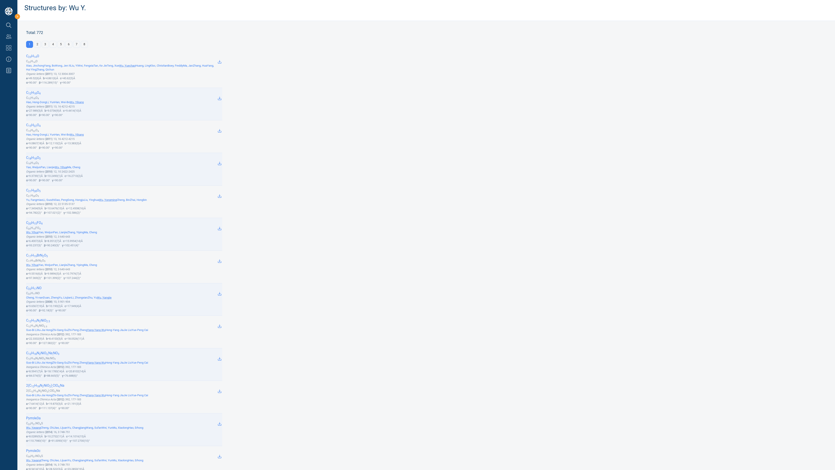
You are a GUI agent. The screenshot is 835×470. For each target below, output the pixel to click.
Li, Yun (50, 102)
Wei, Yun (107, 427)
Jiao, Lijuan (61, 427)
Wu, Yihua (61, 167)
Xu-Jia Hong (44, 330)
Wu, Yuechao (127, 65)
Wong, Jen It (62, 65)
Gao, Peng (61, 199)
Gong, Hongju (75, 199)
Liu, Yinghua (91, 199)
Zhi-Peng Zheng (77, 330)
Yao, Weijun (33, 167)
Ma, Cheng (73, 167)
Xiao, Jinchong (35, 65)
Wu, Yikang (77, 102)
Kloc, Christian (159, 65)
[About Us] (8, 59)
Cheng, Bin (123, 199)
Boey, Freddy (175, 65)
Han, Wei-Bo (62, 102)
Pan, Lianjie (48, 167)
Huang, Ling (142, 65)
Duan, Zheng (51, 297)
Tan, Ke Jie (100, 65)
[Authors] (8, 36)
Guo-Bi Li (31, 330)
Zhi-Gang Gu (60, 330)
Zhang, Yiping (75, 232)
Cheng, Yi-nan (34, 297)
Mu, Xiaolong (121, 427)
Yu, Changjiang (77, 427)
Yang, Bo (49, 65)
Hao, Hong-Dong (36, 102)
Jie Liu (128, 330)
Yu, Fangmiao (34, 199)
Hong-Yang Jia (114, 330)
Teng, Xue (113, 65)
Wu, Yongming (108, 199)
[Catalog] (8, 48)
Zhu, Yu (92, 297)
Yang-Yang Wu (96, 330)
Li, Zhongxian (79, 297)
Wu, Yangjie (104, 297)
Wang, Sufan (94, 427)
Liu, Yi (74, 65)
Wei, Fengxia (86, 65)
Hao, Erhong (136, 427)
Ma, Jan (188, 65)
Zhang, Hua (200, 65)
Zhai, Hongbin (138, 199)
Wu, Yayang (33, 427)
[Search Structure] (8, 25)
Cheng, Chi (47, 427)
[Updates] (8, 70)
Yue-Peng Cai (140, 330)
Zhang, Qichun (45, 69)
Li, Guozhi (49, 199)
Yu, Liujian (65, 297)
